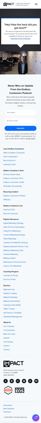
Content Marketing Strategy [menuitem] (14, 235)
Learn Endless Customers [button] (13, 149)
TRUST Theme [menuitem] (9, 309)
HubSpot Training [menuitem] (10, 293)
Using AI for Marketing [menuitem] (11, 231)
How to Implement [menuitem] (10, 156)
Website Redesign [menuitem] (10, 297)
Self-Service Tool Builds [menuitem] (12, 313)
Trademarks (7, 412)
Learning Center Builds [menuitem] (12, 305)
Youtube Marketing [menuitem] (10, 254)
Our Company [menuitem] (8, 326)
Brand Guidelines (8, 408)
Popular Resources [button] (11, 219)
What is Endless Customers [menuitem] (14, 153)
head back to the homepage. (21, 38)
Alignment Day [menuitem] (9, 289)
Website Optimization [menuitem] (11, 301)
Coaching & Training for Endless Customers (23, 4)
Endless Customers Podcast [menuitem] (14, 196)
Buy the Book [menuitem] (8, 160)
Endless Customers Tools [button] (13, 170)
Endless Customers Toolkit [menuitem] (13, 182)
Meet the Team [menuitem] (9, 334)
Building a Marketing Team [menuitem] (13, 250)
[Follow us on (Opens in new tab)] (6, 381)
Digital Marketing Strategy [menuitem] (13, 223)
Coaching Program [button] (11, 271)
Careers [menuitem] (6, 346)
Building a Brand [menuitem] (9, 258)
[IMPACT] (9, 4)
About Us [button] (7, 322)
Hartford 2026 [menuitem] (9, 210)
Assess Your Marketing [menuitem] (12, 266)
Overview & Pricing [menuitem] (10, 275)
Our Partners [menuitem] (8, 342)
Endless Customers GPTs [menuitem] (13, 178)
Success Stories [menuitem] (9, 279)
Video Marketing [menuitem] (9, 239)
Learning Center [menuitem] (9, 164)
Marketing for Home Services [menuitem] (14, 262)
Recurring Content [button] (10, 192)
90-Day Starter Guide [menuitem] (11, 174)
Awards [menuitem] (6, 338)
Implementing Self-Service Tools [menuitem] (15, 246)
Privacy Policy (30, 138)
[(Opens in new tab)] (9, 390)
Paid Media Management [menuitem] (12, 317)
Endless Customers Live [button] (13, 206)
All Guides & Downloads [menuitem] (12, 186)
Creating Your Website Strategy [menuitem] (15, 242)
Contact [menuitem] (6, 349)
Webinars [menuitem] (6, 199)
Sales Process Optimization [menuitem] (14, 227)
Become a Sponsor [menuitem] (10, 213)
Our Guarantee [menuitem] (9, 330)
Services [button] (6, 285)
